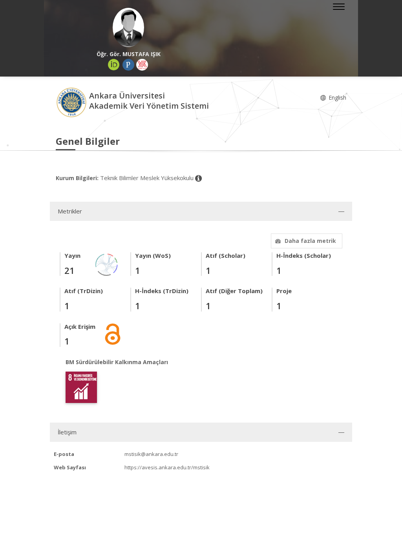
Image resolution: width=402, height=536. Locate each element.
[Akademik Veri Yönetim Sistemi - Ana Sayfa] (72, 102)
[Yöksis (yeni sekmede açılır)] (142, 65)
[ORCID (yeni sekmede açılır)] (114, 65)
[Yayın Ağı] (107, 264)
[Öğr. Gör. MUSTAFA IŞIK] (128, 27)
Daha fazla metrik (310, 240)
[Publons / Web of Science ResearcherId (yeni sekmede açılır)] (128, 65)
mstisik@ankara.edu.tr (151, 454)
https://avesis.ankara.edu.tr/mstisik (167, 467)
